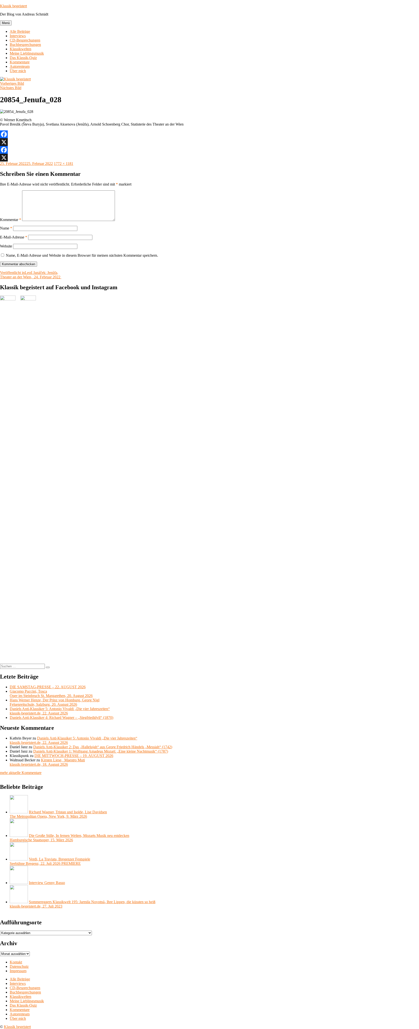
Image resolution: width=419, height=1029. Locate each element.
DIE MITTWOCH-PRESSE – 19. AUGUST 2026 (73, 756)
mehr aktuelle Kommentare (20, 773)
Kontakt (16, 962)
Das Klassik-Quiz (23, 58)
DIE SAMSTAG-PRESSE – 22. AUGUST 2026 (48, 687)
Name (6, 228)
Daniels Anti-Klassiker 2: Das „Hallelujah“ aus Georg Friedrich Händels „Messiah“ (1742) (102, 747)
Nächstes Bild (10, 88)
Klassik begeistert (13, 6)
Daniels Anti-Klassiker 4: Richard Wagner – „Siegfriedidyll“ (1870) (61, 717)
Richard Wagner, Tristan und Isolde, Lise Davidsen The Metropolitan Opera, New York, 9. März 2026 (58, 814)
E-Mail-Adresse (13, 237)
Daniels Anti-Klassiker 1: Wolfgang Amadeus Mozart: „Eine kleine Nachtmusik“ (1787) (100, 751)
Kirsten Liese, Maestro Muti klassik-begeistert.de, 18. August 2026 (47, 762)
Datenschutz (19, 966)
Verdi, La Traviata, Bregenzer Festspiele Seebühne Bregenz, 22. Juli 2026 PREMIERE (50, 861)
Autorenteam (20, 66)
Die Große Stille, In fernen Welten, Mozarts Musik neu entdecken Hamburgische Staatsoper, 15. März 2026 (69, 837)
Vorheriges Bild (12, 83)
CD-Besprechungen (25, 40)
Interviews (18, 36)
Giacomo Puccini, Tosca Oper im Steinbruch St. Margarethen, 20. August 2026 (51, 693)
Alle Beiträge (20, 31)
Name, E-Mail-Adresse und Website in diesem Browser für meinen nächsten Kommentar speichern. (82, 255)
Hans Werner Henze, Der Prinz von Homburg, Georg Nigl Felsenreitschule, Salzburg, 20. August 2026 (54, 702)
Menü (6, 23)
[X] (209, 142)
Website (6, 246)
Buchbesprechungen (25, 45)
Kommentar (10, 220)
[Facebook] (209, 134)
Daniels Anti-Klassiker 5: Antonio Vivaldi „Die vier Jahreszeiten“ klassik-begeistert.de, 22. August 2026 (60, 711)
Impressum (18, 971)
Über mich (18, 71)
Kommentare (20, 62)
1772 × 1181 (63, 164)
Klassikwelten (20, 49)
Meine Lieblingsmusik (27, 53)
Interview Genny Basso (47, 883)
